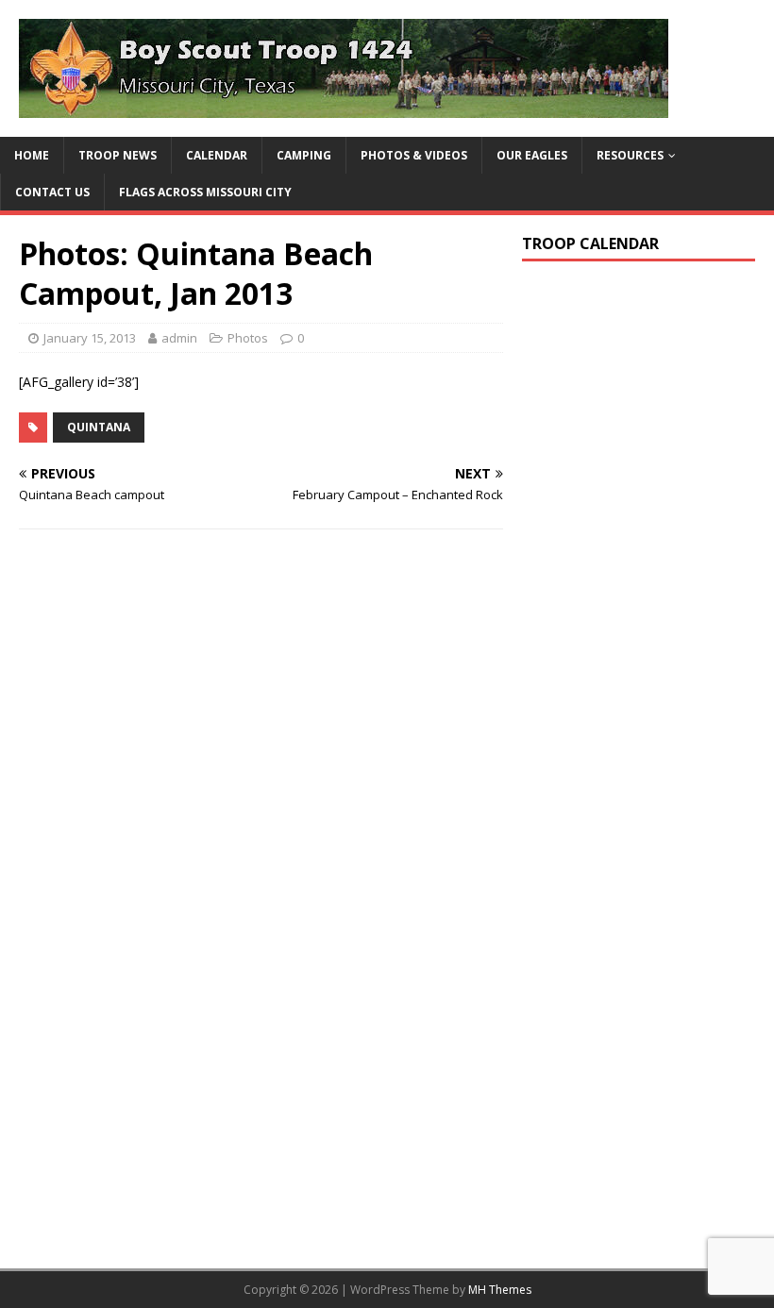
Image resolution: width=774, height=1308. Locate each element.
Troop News (117, 155)
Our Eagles (531, 155)
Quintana (98, 427)
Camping (304, 155)
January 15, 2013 (89, 337)
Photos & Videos (414, 155)
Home (31, 155)
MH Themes (499, 1290)
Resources (630, 155)
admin (179, 337)
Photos (247, 337)
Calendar (216, 155)
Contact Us (52, 192)
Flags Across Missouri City (205, 192)
